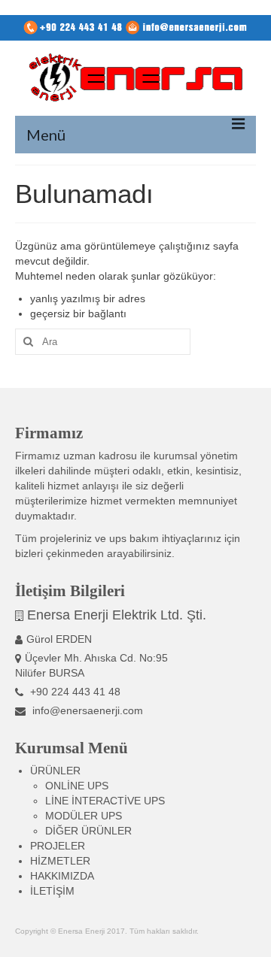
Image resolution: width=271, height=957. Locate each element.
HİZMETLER (60, 861)
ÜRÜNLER (55, 771)
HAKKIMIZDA (62, 876)
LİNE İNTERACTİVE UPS (105, 801)
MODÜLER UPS (83, 816)
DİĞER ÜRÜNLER (88, 831)
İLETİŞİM (52, 891)
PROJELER (57, 846)
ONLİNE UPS (76, 786)
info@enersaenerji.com (86, 710)
